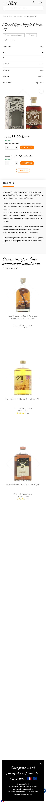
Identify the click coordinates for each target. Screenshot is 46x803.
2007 (41, 64)
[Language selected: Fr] (4, 801)
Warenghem (10, 40)
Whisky (20, 16)
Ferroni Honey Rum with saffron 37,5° (23, 399)
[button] (41, 91)
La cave (14, 16)
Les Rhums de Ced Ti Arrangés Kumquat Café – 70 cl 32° (23, 317)
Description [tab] (8, 183)
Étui (41, 70)
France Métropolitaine (13, 35)
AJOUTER (28, 147)
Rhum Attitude (12, 3)
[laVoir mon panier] (40, 2)
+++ (42, 58)
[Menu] (5, 3)
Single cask (39, 83)
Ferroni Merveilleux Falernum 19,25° (23, 485)
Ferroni (31, 35)
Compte (33, 2)
